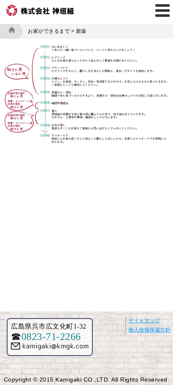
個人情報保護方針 (149, 330)
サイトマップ (144, 321)
